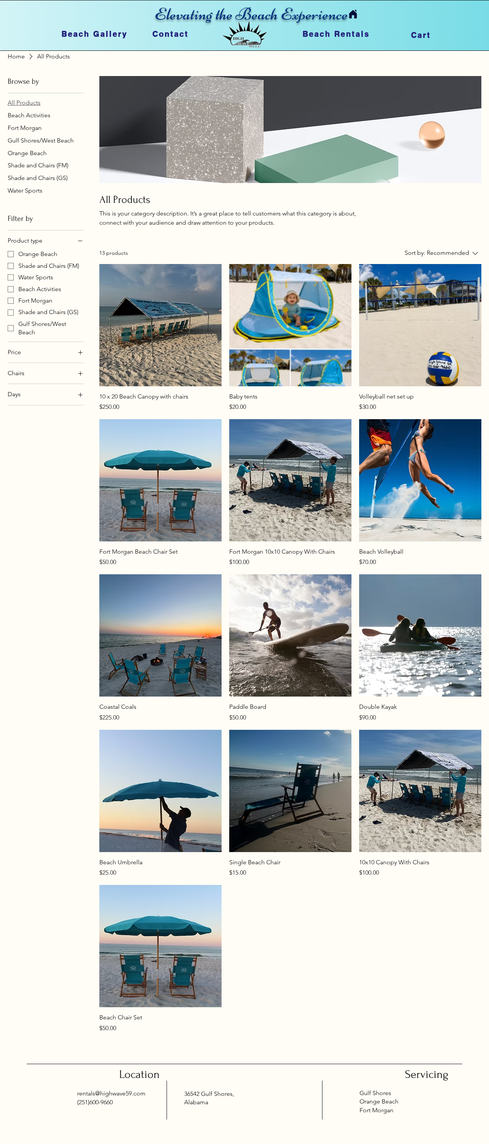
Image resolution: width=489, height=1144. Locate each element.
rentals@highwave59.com (111, 1093)
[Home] (353, 14)
